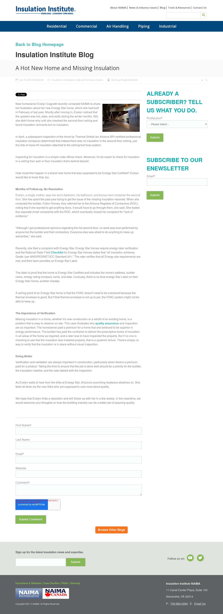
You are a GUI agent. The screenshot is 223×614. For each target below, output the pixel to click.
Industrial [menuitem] (167, 26)
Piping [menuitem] (144, 26)
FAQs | (65, 583)
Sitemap (75, 583)
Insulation (57, 79)
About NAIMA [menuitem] (118, 7)
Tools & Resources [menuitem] (179, 7)
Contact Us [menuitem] (199, 7)
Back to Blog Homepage (40, 44)
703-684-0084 (179, 604)
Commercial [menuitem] (86, 26)
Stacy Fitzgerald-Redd (126, 79)
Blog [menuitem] (162, 7)
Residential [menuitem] (57, 26)
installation (69, 79)
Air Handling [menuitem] (117, 26)
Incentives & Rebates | (29, 583)
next (206, 80)
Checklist (57, 252)
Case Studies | (52, 583)
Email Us (200, 604)
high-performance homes (89, 79)
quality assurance (107, 323)
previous (202, 80)
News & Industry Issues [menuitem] (143, 7)
